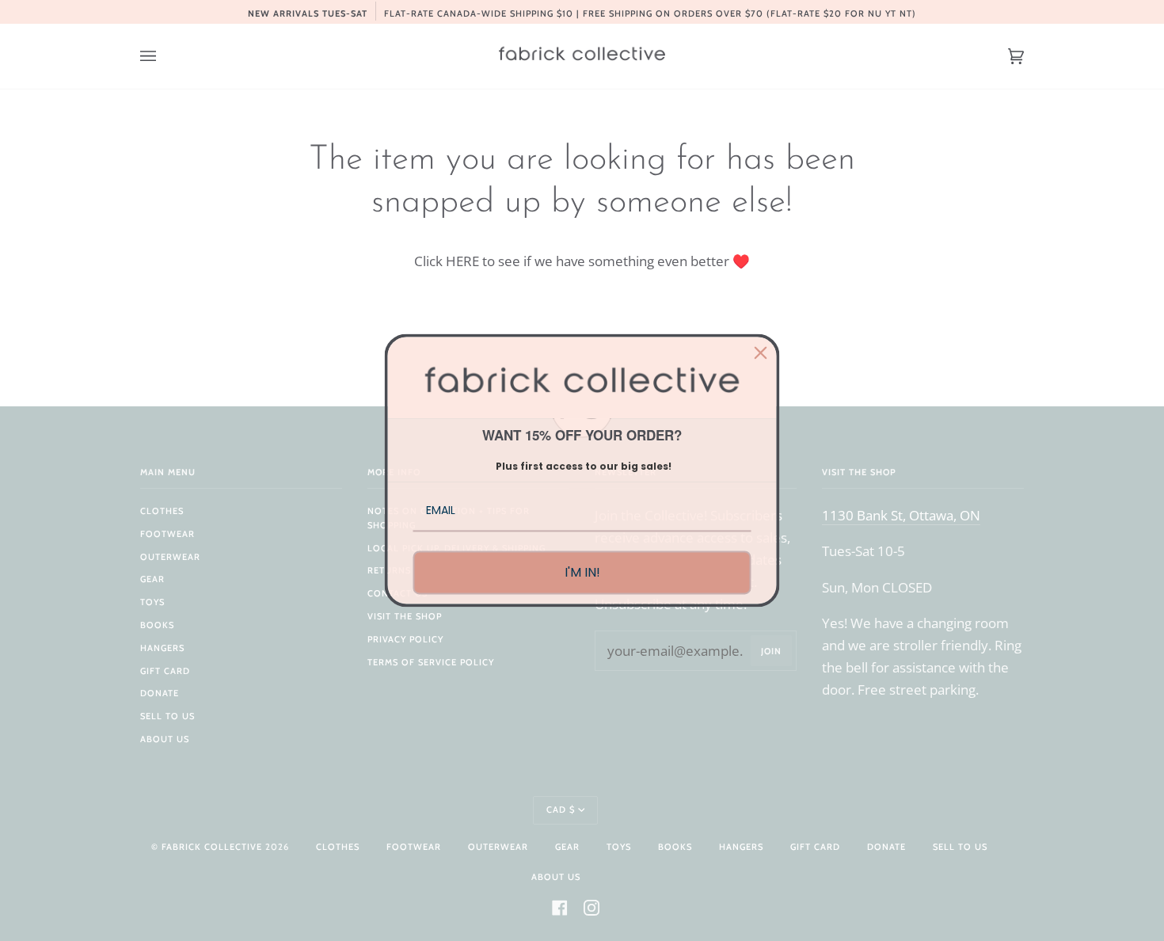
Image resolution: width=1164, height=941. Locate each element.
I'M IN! (582, 572)
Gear (152, 579)
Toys (152, 602)
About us (164, 739)
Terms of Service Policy (430, 662)
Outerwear (170, 556)
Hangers (162, 647)
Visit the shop (404, 616)
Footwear (167, 533)
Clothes (162, 510)
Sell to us (167, 716)
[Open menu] (164, 56)
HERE (462, 260)
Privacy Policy (405, 639)
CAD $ (560, 809)
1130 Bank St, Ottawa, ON (901, 514)
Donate (159, 693)
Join (771, 651)
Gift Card (165, 670)
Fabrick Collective (212, 846)
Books (157, 625)
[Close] (761, 352)
